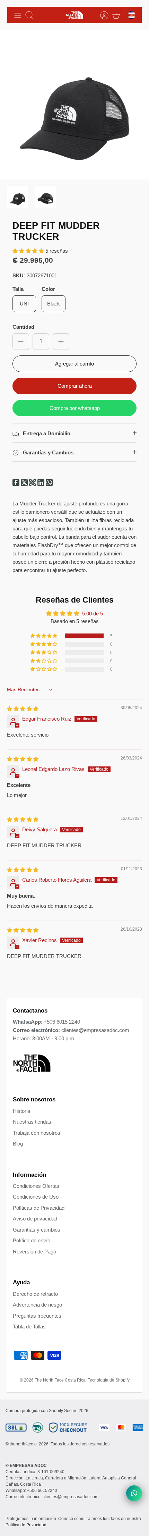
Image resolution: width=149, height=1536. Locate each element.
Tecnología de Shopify (109, 1380)
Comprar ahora (75, 386)
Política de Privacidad (26, 1524)
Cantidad (23, 327)
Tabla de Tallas (29, 1326)
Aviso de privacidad (35, 1219)
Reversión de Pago (34, 1251)
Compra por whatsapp (75, 408)
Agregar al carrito (74, 364)
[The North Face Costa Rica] (74, 15)
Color (48, 289)
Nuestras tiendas (32, 1122)
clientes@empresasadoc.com (95, 1030)
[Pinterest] (33, 484)
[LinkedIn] (41, 484)
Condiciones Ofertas (36, 1186)
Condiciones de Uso (36, 1197)
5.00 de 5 (92, 613)
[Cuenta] (100, 15)
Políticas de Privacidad (38, 1208)
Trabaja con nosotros (36, 1133)
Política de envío (31, 1240)
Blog (18, 1144)
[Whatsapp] (49, 484)
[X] (25, 484)
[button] (28, 251)
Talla (18, 289)
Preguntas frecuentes (37, 1316)
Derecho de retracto (35, 1294)
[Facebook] (16, 484)
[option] (74, 104)
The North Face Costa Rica (60, 1380)
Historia (21, 1111)
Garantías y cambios (36, 1230)
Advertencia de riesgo (37, 1305)
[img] (22, 709)
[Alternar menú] (17, 15)
